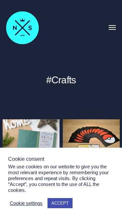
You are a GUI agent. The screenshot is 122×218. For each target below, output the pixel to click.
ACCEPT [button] (60, 203)
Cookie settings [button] (26, 203)
